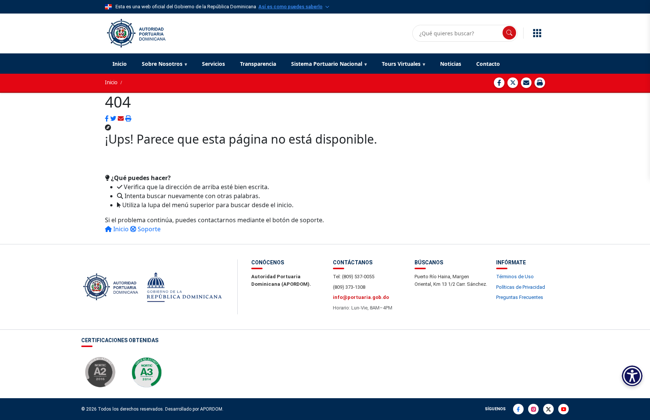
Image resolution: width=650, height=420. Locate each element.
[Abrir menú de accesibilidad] (632, 375)
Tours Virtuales (401, 63)
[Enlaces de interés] (537, 33)
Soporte (148, 229)
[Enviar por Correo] (526, 82)
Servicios (213, 63)
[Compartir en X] (512, 82)
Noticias (450, 63)
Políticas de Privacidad (520, 287)
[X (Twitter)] (548, 409)
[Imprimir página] (540, 82)
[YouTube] (563, 409)
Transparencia (258, 63)
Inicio (119, 63)
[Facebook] (518, 409)
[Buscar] (509, 32)
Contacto (488, 63)
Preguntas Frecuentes (519, 297)
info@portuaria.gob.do (361, 297)
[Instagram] (533, 409)
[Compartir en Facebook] (499, 82)
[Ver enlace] (135, 32)
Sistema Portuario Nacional (326, 63)
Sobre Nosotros (162, 63)
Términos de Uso (515, 276)
